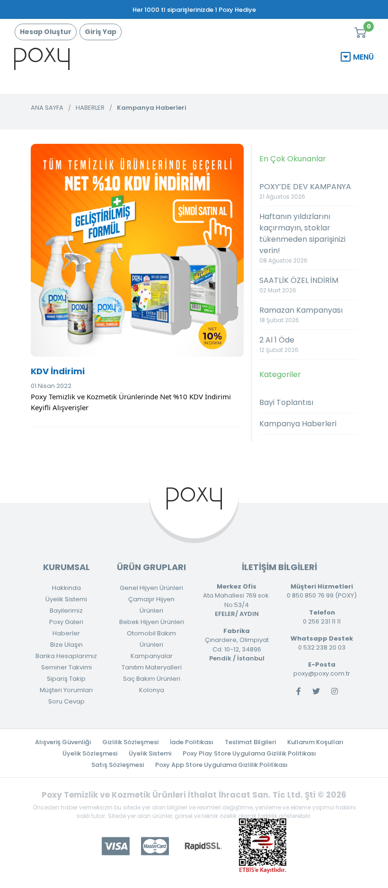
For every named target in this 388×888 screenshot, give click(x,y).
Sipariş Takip (66, 678)
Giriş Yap (100, 31)
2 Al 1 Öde (279, 344)
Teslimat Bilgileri (250, 742)
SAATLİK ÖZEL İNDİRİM (298, 284)
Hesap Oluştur (45, 31)
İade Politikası (191, 742)
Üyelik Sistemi (66, 599)
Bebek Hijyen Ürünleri (151, 621)
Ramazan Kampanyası (301, 314)
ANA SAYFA (47, 107)
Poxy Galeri (66, 621)
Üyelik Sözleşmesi (89, 753)
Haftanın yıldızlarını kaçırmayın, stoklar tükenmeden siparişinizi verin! (302, 237)
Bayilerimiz (66, 610)
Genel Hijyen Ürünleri (151, 587)
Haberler (66, 633)
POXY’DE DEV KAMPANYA (305, 191)
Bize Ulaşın (66, 644)
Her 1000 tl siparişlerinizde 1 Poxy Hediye (194, 9)
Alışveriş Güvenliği (63, 742)
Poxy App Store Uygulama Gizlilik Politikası (221, 764)
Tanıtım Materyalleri (152, 667)
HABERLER (90, 107)
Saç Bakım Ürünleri (151, 678)
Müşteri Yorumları (66, 690)
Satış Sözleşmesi (117, 764)
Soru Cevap (66, 701)
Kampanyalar (152, 655)
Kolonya (151, 690)
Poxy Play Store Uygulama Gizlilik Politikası (249, 753)
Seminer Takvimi (66, 667)
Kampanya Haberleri (151, 107)
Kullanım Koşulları (315, 742)
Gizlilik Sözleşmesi (130, 742)
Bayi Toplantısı (286, 402)
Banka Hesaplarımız (66, 655)
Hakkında (66, 587)
